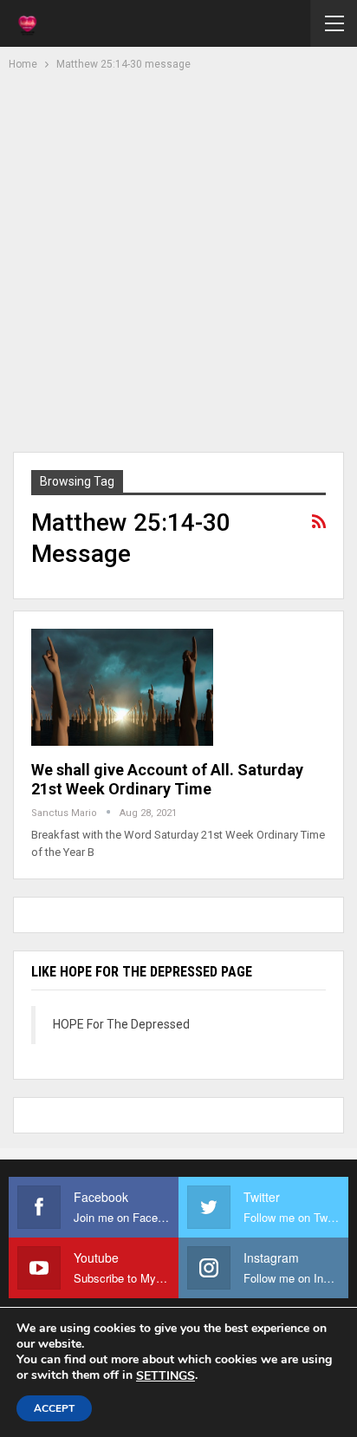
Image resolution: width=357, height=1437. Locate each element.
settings (165, 1376)
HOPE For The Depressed (121, 1024)
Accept (54, 1408)
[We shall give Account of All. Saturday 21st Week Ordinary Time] (122, 687)
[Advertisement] (178, 259)
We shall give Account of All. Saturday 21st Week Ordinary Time (167, 779)
